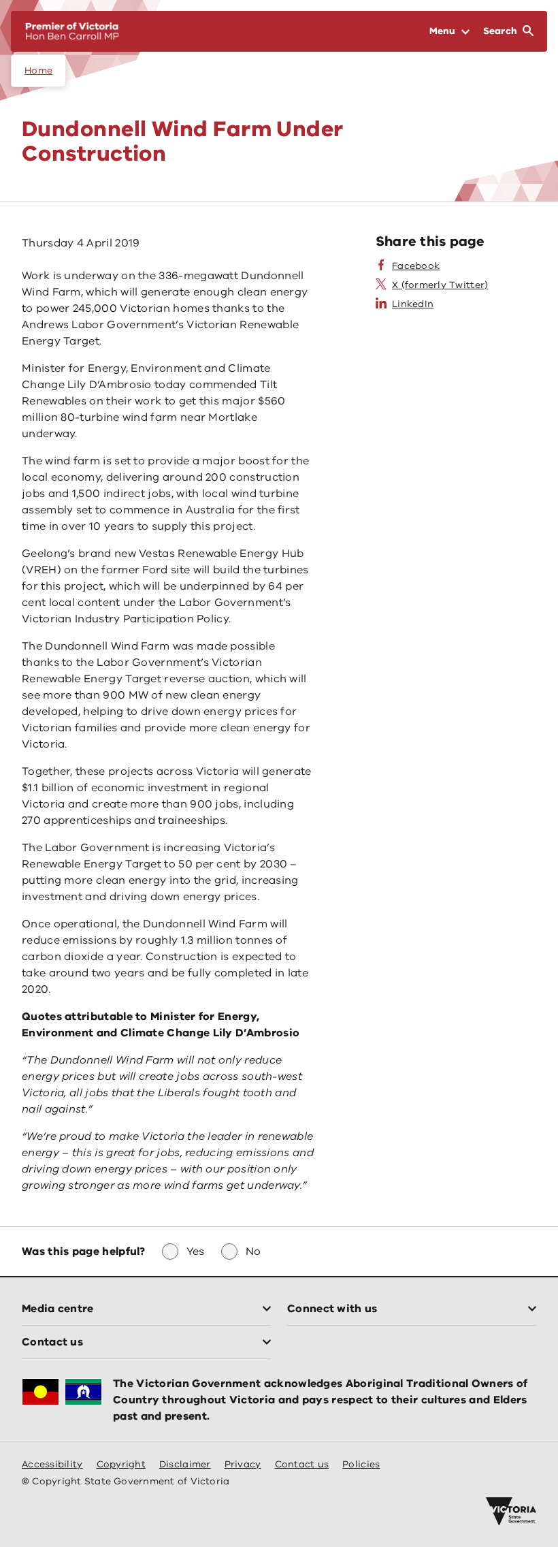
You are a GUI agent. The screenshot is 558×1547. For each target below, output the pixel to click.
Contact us (302, 1464)
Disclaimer (185, 1464)
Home (38, 70)
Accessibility (52, 1464)
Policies (361, 1464)
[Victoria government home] (511, 1511)
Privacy (243, 1464)
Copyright (121, 1464)
